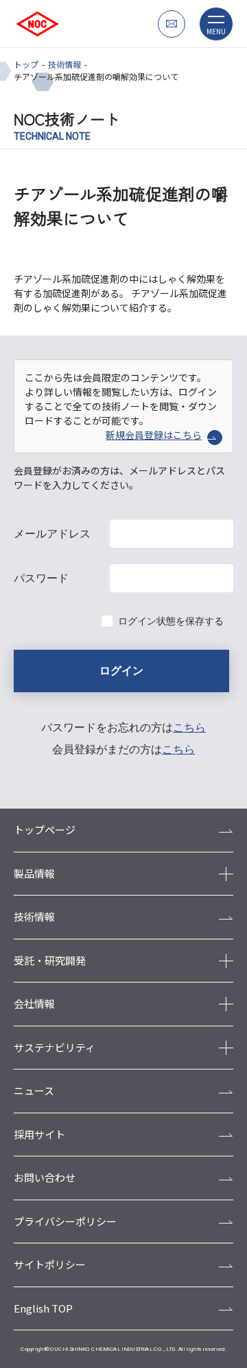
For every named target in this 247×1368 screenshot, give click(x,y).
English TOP (43, 1308)
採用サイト (39, 1134)
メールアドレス (52, 534)
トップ (26, 64)
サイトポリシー (50, 1264)
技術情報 (64, 64)
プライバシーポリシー (65, 1221)
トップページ (44, 829)
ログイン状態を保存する (171, 621)
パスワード (41, 578)
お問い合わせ (44, 1177)
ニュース (34, 1090)
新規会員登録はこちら (154, 435)
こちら (189, 727)
